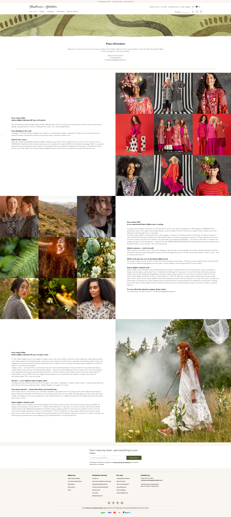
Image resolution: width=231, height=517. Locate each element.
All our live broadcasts (123, 484)
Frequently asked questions (100, 484)
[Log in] (193, 11)
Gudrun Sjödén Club (122, 493)
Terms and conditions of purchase (101, 481)
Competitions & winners (123, 478)
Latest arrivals (33, 11)
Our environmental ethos (75, 481)
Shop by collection (72, 11)
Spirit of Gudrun (121, 481)
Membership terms (97, 496)
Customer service (154, 7)
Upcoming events (121, 487)
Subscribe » (134, 458)
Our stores (164, 7)
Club (193, 7)
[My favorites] (197, 11)
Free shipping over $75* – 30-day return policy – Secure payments (115, 1)
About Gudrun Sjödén (74, 478)
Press (69, 490)
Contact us (95, 478)
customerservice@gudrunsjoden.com (151, 480)
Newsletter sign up (173, 7)
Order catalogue (185, 7)
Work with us (71, 487)
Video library (71, 484)
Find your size (96, 490)
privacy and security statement (121, 462)
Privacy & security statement (100, 487)
